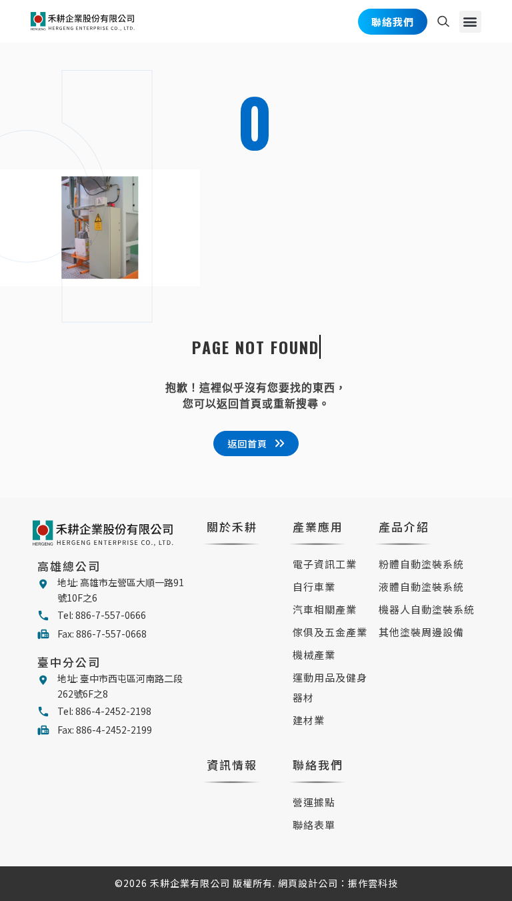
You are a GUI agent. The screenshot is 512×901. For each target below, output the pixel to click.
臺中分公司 (69, 662)
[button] (470, 22)
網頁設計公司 (308, 883)
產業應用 (318, 526)
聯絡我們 (318, 764)
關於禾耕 (232, 526)
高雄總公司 (69, 566)
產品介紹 (404, 526)
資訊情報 (232, 764)
